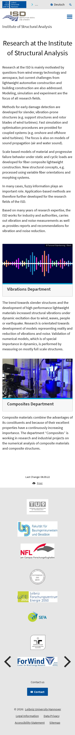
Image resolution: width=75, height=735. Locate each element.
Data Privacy (51, 716)
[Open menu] (70, 18)
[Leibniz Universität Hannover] (14, 4)
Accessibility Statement (30, 722)
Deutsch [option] (59, 4)
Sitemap (54, 722)
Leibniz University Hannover (43, 709)
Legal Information (27, 716)
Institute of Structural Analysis (27, 26)
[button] (8, 661)
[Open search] (71, 4)
